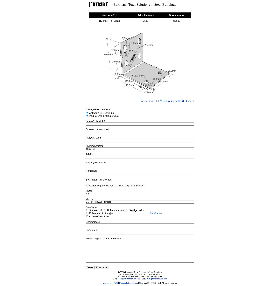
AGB (116, 283)
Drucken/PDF (151, 101)
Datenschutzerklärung (128, 283)
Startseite (189, 101)
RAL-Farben (156, 213)
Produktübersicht (171, 101)
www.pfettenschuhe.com (157, 279)
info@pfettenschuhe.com (129, 279)
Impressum (107, 283)
